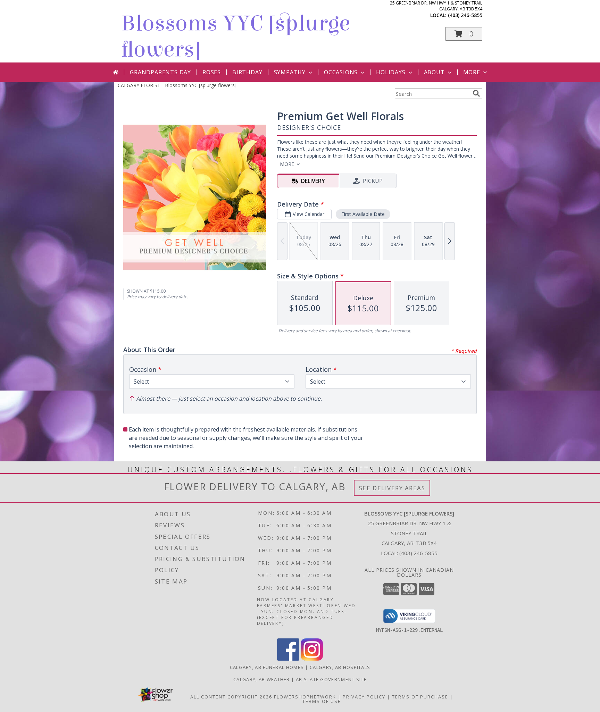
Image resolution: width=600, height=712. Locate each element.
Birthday (247, 72)
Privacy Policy (364, 697)
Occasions (341, 72)
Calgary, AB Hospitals (340, 667)
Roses (211, 72)
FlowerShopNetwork (305, 697)
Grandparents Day (160, 72)
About (434, 72)
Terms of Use (321, 701)
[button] (463, 34)
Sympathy (290, 72)
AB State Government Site (331, 679)
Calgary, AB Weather (261, 679)
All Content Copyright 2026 (231, 697)
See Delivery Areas (392, 488)
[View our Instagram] (312, 658)
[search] (476, 93)
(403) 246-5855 (465, 15)
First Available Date (363, 214)
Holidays (390, 72)
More (471, 72)
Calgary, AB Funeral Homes (267, 667)
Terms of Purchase (420, 697)
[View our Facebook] (288, 658)
